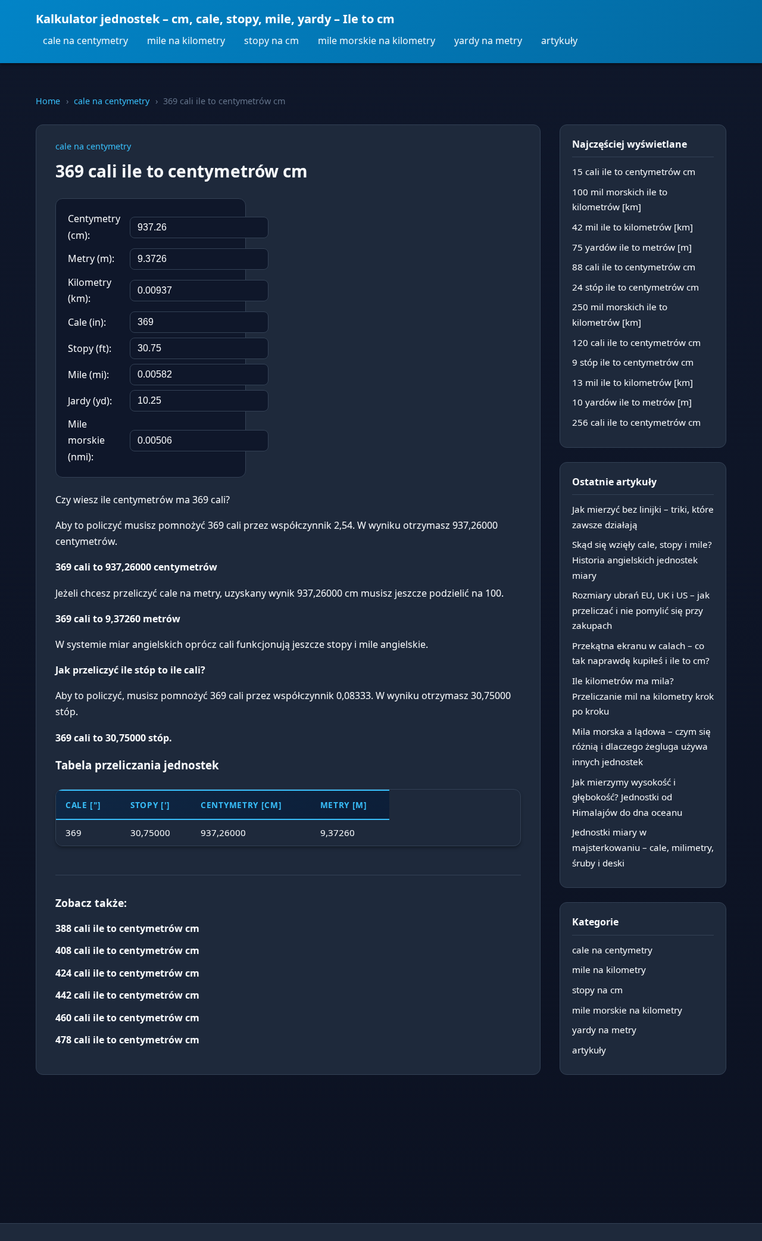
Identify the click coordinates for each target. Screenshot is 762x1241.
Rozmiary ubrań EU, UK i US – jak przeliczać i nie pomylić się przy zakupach (641, 610)
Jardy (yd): (90, 400)
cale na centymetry (85, 40)
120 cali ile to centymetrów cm (636, 342)
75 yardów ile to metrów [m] (632, 247)
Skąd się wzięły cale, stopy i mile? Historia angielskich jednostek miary (642, 559)
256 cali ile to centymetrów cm (636, 422)
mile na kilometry (186, 40)
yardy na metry (488, 40)
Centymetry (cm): (94, 226)
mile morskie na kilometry (376, 40)
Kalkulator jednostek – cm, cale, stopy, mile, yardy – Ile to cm (215, 19)
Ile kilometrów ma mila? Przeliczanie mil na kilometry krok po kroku (643, 696)
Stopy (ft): (89, 348)
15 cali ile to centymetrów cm (633, 171)
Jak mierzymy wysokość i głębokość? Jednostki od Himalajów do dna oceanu (627, 797)
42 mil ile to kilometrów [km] (632, 227)
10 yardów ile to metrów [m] (632, 402)
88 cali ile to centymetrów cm (633, 267)
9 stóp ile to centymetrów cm (633, 362)
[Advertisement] (431, 275)
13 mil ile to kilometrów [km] (632, 382)
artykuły (559, 40)
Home (48, 101)
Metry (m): (91, 258)
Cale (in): (87, 322)
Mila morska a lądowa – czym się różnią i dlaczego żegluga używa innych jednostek (641, 746)
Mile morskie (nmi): (86, 440)
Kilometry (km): (89, 290)
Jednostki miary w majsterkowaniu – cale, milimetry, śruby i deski (643, 847)
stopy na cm (271, 40)
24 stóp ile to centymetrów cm (635, 287)
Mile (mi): (88, 374)
